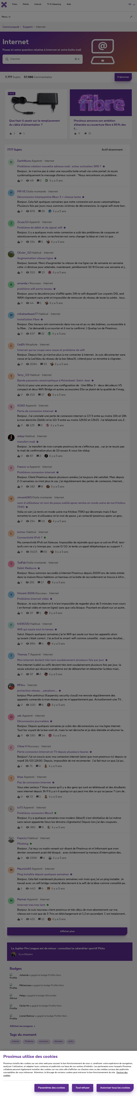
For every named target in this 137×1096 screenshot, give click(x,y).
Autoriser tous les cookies (115, 1088)
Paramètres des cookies (51, 1088)
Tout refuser (83, 1088)
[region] (68, 1073)
